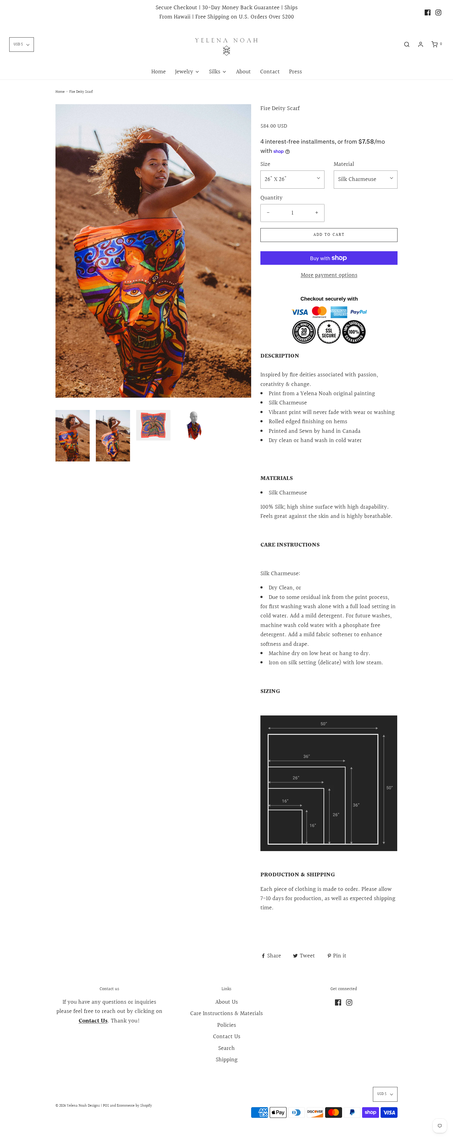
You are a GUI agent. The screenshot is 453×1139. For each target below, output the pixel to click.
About (243, 71)
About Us (226, 1002)
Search (226, 1048)
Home (158, 71)
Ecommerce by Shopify (134, 1106)
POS (106, 1106)
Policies (226, 1025)
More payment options (329, 275)
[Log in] (420, 44)
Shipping (227, 1059)
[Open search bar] (406, 44)
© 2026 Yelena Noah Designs (77, 1106)
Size (265, 164)
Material (344, 164)
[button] (72, 435)
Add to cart (329, 234)
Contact (270, 71)
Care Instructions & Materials (226, 1013)
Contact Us (226, 1036)
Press (295, 71)
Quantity (271, 198)
